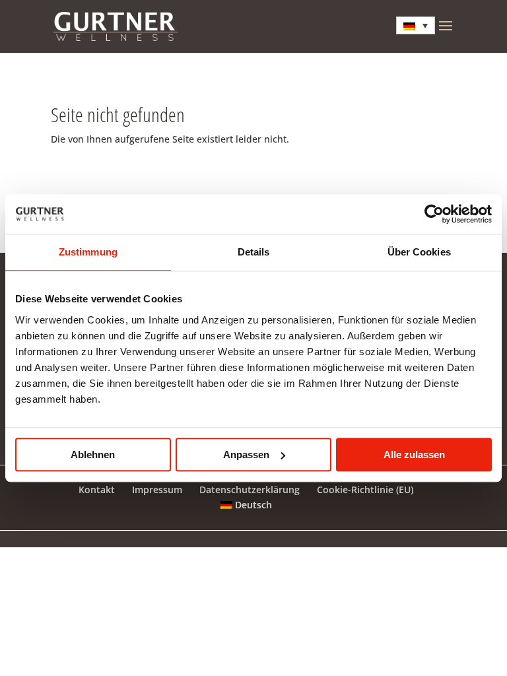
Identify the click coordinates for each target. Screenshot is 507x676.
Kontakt (97, 489)
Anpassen (246, 454)
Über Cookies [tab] (419, 251)
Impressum (157, 489)
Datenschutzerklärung (249, 489)
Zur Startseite (107, 183)
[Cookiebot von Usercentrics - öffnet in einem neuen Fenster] (434, 214)
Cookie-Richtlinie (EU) (365, 489)
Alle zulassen (414, 454)
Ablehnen (93, 454)
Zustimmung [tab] (88, 251)
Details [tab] (254, 251)
